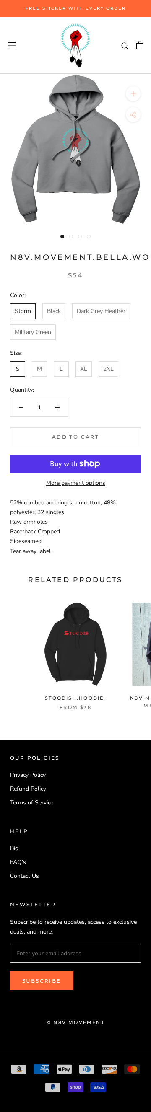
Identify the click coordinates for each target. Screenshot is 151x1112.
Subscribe (41, 981)
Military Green (33, 332)
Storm (23, 311)
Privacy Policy (28, 775)
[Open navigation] (12, 45)
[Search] (125, 45)
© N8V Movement (75, 1022)
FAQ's (18, 862)
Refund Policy (28, 789)
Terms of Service (31, 803)
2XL (108, 369)
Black (54, 311)
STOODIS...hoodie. (75, 698)
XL (83, 369)
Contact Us (24, 876)
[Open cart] (139, 45)
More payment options (75, 483)
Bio (14, 848)
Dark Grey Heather (101, 311)
